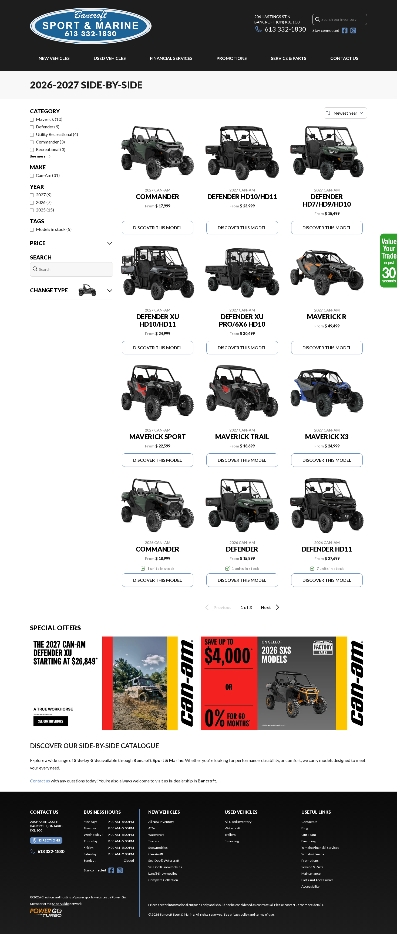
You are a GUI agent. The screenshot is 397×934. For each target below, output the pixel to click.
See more (38, 156)
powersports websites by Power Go (100, 897)
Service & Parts (288, 58)
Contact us (40, 780)
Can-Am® (155, 854)
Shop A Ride (60, 904)
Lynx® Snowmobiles (162, 873)
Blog (304, 828)
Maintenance (311, 873)
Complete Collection (163, 880)
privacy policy (239, 914)
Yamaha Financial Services (320, 848)
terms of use (264, 914)
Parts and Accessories (317, 880)
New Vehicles (54, 58)
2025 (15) (45, 209)
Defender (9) (47, 126)
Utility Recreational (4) (57, 134)
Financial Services (171, 58)
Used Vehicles (110, 58)
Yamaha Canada (312, 854)
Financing (232, 841)
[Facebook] (344, 30)
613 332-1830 (285, 29)
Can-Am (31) (48, 175)
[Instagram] (353, 30)
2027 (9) (44, 194)
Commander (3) (50, 141)
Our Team (308, 835)
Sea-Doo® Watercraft (163, 860)
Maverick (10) (49, 119)
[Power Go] (78, 912)
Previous (222, 607)
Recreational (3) (50, 149)
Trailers (153, 841)
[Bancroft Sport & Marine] (91, 26)
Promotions (232, 58)
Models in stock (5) (54, 229)
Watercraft (156, 835)
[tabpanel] (109, 841)
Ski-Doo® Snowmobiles (165, 867)
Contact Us (344, 58)
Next (266, 607)
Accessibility (310, 886)
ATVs (152, 828)
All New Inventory (161, 822)
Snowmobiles (158, 848)
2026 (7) (44, 202)
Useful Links (316, 812)
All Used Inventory (238, 822)
